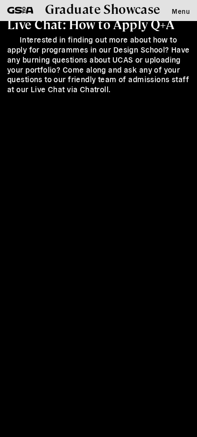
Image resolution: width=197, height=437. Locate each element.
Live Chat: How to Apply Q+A (91, 24)
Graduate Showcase (103, 8)
